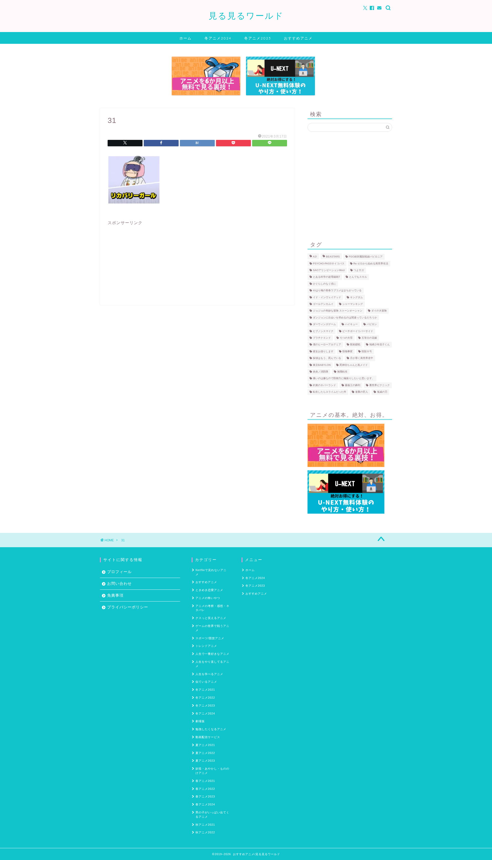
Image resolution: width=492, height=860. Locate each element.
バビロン (372, 324)
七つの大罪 (346, 337)
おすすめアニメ (298, 38)
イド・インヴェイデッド (327, 297)
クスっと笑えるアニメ (211, 617)
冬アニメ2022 (205, 697)
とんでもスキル (358, 277)
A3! (315, 256)
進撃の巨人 (361, 392)
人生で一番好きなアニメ (212, 653)
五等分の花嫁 (369, 337)
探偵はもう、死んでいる (327, 358)
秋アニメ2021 (205, 824)
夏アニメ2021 (205, 745)
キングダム (356, 297)
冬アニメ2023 (257, 38)
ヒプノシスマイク (323, 331)
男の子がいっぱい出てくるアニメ (212, 814)
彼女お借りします (323, 351)
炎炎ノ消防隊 (320, 371)
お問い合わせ (119, 583)
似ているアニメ (206, 681)
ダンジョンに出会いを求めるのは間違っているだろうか (345, 317)
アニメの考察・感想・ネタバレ (212, 608)
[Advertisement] (197, 261)
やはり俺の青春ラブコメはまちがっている (337, 290)
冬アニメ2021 (205, 689)
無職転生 (342, 371)
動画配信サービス (208, 737)
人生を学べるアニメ (209, 674)
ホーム (185, 38)
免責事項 (115, 595)
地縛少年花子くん (379, 344)
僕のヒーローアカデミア (327, 344)
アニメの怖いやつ (208, 597)
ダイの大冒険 (379, 310)
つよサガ (359, 270)
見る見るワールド (246, 15)
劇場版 (200, 721)
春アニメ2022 (205, 788)
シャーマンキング (352, 304)
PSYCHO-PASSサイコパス (328, 263)
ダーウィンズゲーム (324, 324)
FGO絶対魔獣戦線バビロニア (366, 256)
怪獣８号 (367, 351)
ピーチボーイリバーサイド (357, 331)
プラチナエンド (322, 337)
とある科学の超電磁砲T (326, 277)
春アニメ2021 (205, 780)
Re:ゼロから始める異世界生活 (370, 263)
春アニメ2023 (205, 796)
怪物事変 (347, 351)
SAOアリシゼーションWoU (329, 270)
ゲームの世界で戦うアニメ (212, 628)
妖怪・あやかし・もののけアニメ (212, 770)
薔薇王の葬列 (352, 385)
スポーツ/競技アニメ (210, 638)
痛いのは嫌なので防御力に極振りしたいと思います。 (343, 378)
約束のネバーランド (324, 385)
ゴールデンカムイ (323, 304)
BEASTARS (333, 256)
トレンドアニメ (206, 645)
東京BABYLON (322, 365)
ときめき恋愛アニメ (209, 590)
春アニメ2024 (205, 804)
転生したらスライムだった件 (329, 392)
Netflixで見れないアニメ (211, 572)
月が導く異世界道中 (361, 358)
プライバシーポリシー (127, 607)
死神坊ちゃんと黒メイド (354, 365)
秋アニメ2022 (205, 832)
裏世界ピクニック (379, 385)
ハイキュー (351, 324)
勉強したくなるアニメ (211, 729)
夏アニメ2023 (205, 760)
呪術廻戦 (355, 344)
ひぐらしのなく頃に (324, 283)
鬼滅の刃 (382, 392)
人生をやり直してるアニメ (212, 664)
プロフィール (119, 571)
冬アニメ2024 (217, 38)
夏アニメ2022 (205, 752)
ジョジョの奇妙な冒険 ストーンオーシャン (337, 310)
